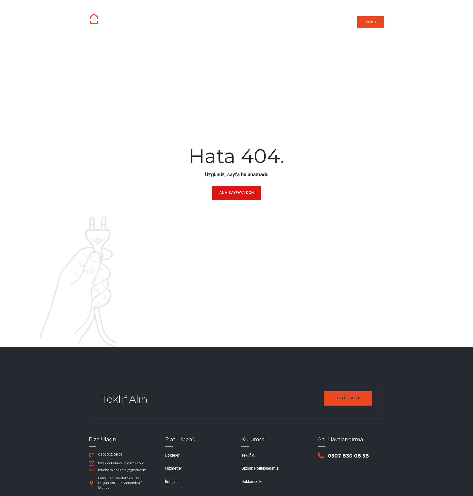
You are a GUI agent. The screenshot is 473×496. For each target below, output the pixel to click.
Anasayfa (191, 22)
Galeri (283, 22)
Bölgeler (222, 22)
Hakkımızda (313, 22)
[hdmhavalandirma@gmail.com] (91, 470)
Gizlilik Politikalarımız (260, 468)
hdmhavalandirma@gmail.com (122, 470)
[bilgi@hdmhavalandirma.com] (91, 463)
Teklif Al (248, 455)
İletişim (344, 22)
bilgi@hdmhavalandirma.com (121, 463)
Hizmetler (254, 22)
